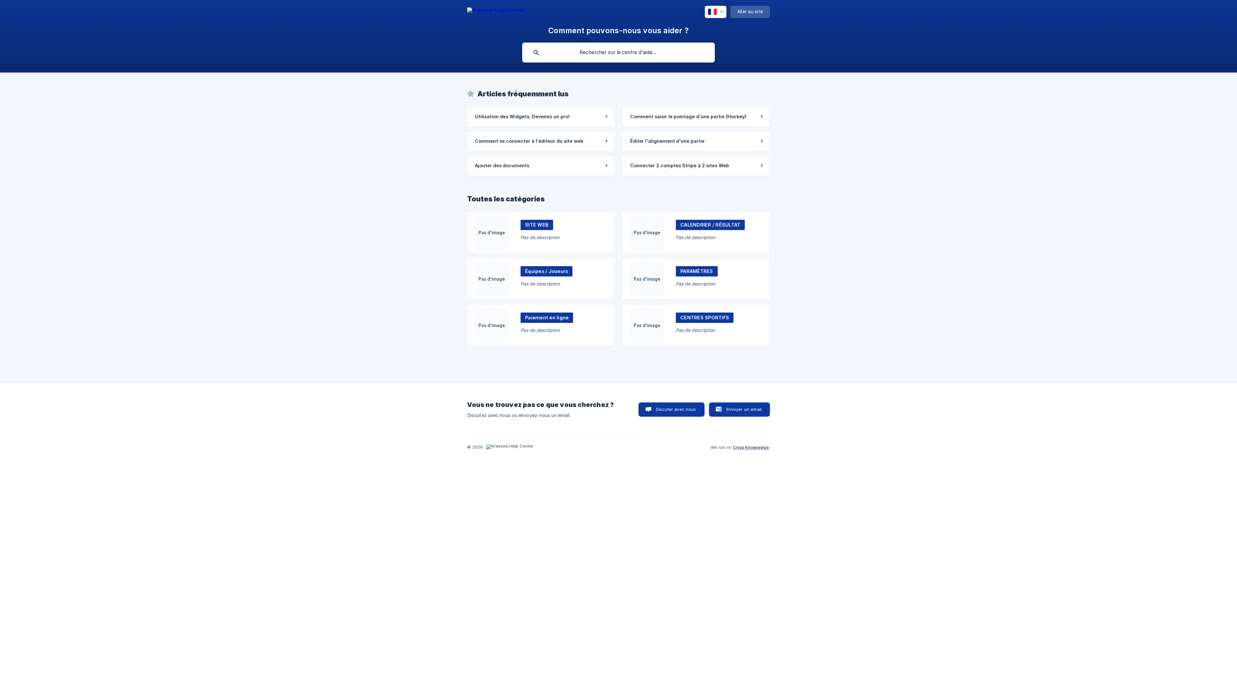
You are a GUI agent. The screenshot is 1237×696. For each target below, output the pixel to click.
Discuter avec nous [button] (676, 409)
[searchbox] (618, 53)
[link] (541, 117)
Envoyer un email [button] (744, 409)
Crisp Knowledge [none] (751, 447)
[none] (495, 11)
